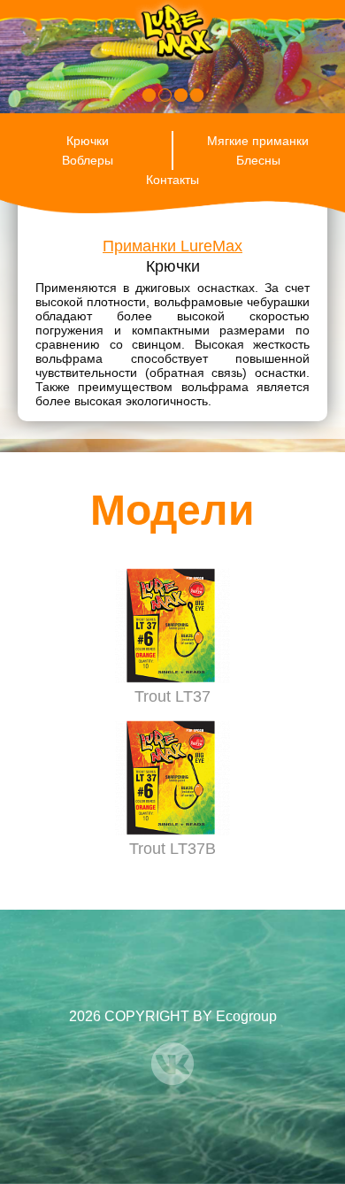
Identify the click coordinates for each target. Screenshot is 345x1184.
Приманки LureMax (172, 246)
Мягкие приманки (258, 141)
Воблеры (87, 160)
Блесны (258, 160)
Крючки (87, 141)
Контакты (172, 180)
